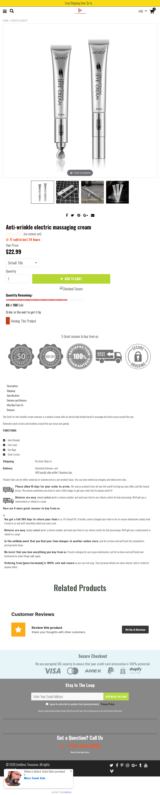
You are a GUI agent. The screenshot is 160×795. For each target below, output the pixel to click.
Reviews (11, 410)
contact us (38, 530)
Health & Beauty (19, 20)
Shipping (11, 391)
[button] (23, 234)
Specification (13, 395)
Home (5, 20)
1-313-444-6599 (83, 745)
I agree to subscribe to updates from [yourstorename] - (81, 704)
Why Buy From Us (15, 405)
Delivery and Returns (17, 400)
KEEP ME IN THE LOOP (116, 696)
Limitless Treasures (27, 764)
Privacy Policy (107, 704)
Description (12, 386)
